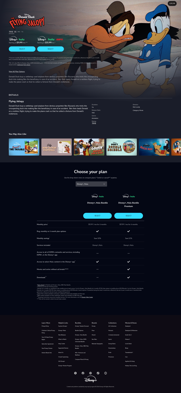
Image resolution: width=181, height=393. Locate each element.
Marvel (94, 335)
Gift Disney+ (61, 361)
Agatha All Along (130, 361)
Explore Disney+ (62, 326)
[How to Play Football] (56, 147)
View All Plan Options (17, 72)
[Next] (177, 146)
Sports (110, 339)
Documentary (111, 348)
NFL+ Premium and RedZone (80, 354)
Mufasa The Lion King (131, 365)
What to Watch (62, 339)
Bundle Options (79, 330)
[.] (75, 373)
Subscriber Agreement (48, 344)
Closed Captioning (63, 357)
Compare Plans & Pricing (81, 359)
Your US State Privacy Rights (47, 338)
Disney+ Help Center (87, 297)
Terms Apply (40, 285)
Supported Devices (63, 348)
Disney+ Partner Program (65, 365)
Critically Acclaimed (113, 335)
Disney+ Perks (62, 330)
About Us (60, 352)
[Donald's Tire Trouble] (24, 147)
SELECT (22, 49)
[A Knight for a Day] (89, 147)
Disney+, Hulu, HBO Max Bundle (82, 347)
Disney (93, 326)
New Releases (62, 335)
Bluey (126, 348)
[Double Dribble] (121, 147)
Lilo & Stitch (128, 343)
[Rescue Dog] (154, 147)
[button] (65, 323)
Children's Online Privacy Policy (48, 332)
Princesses (111, 357)
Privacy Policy (45, 326)
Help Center (61, 343)
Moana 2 (127, 339)
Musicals (110, 330)
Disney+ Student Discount (82, 326)
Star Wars (94, 339)
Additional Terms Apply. (23, 65)
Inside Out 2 (128, 335)
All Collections (112, 326)
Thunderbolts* (129, 352)
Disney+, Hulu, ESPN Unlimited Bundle (80, 340)
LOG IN (172, 3)
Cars (126, 357)
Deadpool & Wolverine (131, 330)
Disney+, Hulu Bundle (81, 335)
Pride (109, 352)
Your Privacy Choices (47, 348)
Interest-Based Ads (47, 352)
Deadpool (128, 326)
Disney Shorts (112, 343)
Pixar (93, 330)
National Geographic (97, 343)
